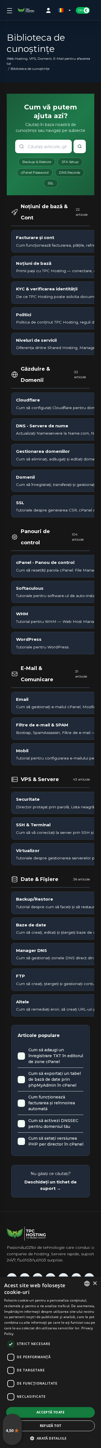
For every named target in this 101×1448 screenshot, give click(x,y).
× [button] (95, 1283)
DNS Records (69, 172)
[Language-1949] (65, 10)
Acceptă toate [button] (50, 1412)
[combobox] (87, 1283)
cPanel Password (35, 172)
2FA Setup (70, 162)
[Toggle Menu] (8, 10)
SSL (51, 183)
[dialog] (50, 1362)
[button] (50, 1438)
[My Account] (50, 10)
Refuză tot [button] (50, 1425)
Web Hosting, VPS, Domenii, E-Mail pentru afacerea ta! (48, 61)
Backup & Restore (36, 162)
